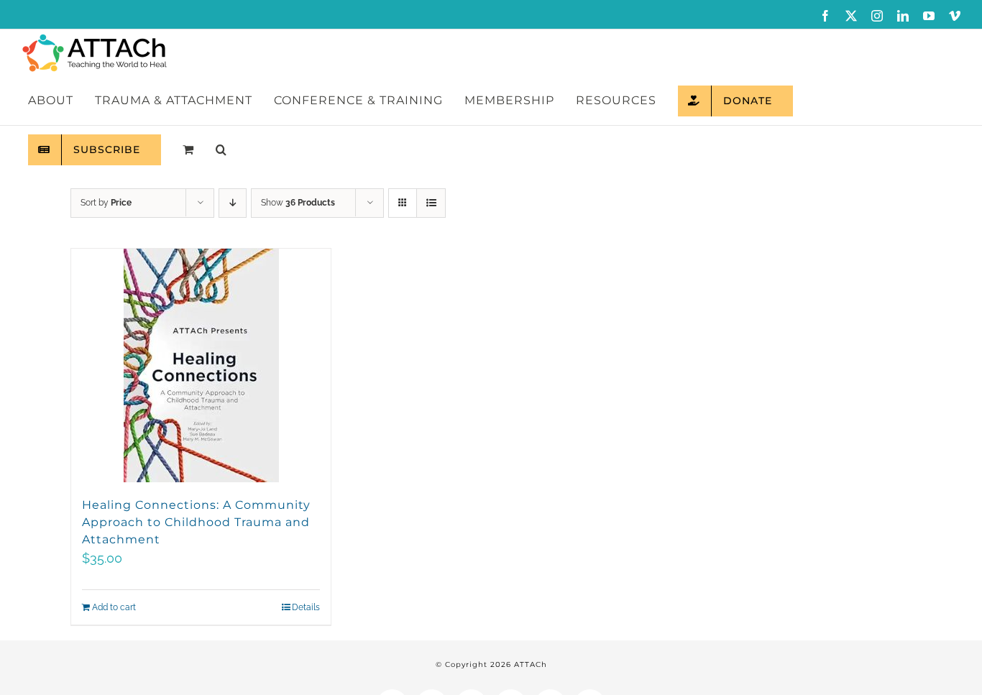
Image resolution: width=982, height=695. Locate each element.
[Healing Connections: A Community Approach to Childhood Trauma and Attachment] (201, 365)
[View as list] (431, 203)
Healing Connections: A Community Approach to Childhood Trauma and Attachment (196, 522)
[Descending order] (233, 203)
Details (306, 607)
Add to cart (114, 607)
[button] (221, 149)
